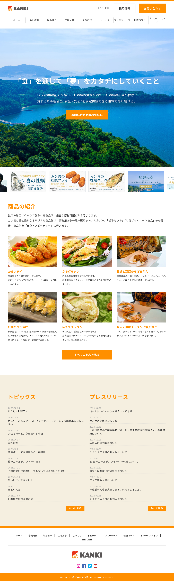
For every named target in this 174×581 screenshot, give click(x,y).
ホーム (16, 20)
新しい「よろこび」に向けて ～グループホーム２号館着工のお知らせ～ (46, 421)
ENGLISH (103, 8)
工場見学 (69, 20)
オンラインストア (157, 20)
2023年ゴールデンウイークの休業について (115, 460)
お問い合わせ (152, 8)
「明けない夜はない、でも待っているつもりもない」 (38, 469)
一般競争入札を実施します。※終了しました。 (116, 488)
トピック (104, 20)
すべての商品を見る (87, 355)
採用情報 (124, 8)
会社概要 (34, 20)
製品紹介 (52, 20)
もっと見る (75, 508)
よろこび (87, 20)
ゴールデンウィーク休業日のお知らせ (111, 410)
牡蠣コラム (140, 20)
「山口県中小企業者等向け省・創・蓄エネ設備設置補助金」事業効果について (127, 430)
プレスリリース (122, 20)
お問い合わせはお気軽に (87, 115)
